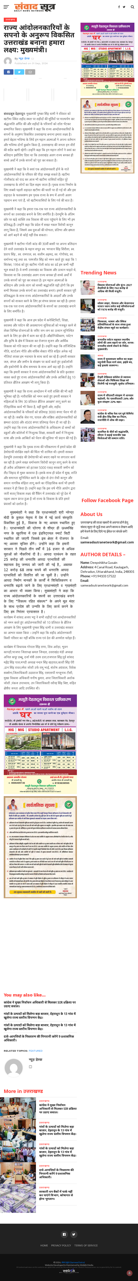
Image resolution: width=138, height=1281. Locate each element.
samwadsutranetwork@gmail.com (107, 542)
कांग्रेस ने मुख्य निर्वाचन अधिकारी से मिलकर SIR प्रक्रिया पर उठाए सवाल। (40, 1004)
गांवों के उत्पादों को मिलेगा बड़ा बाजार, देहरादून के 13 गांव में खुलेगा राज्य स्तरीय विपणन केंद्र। (40, 1015)
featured (36, 1050)
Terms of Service (86, 1245)
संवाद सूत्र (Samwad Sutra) (73, 1262)
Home (44, 1245)
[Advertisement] (107, 469)
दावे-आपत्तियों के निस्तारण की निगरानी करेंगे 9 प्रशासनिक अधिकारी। (39, 1038)
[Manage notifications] (129, 1273)
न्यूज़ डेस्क (24, 58)
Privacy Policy (61, 1245)
